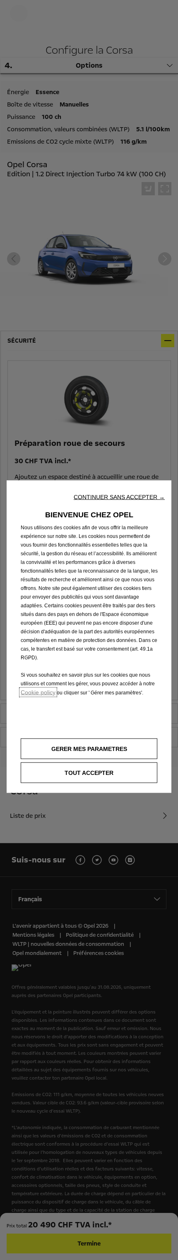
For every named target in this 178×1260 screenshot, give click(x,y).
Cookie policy (38, 692)
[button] (119, 497)
